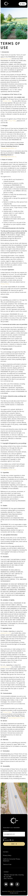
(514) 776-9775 (8, 878)
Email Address (6, 830)
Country (4, 838)
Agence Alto (11, 891)
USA (12, 840)
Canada (6, 840)
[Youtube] (6, 884)
